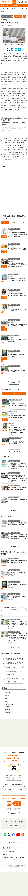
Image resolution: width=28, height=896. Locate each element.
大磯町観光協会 (9, 704)
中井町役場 (7, 712)
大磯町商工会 (8, 707)
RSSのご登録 (13, 825)
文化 (18, 8)
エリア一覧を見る (13, 451)
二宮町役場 (7, 710)
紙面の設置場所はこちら (12, 678)
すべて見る (13, 511)
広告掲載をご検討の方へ (9, 851)
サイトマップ (14, 859)
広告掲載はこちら (10, 674)
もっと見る (14, 382)
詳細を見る (14, 813)
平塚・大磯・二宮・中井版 (9, 5)
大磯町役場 (7, 701)
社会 (23, 8)
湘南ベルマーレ (9, 698)
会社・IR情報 (6, 848)
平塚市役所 (7, 692)
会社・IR (18, 2)
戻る (3, 11)
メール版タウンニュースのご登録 (13, 789)
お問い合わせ (15, 842)
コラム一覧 (14, 647)
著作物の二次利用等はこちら (13, 671)
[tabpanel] (14, 36)
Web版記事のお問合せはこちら (14, 682)
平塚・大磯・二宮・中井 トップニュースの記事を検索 (14, 608)
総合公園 (7, 695)
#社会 (3, 166)
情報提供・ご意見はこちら (13, 667)
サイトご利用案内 (19, 857)
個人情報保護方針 (8, 857)
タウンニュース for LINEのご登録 (13, 785)
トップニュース (11, 8)
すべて (3, 8)
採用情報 (5, 854)
